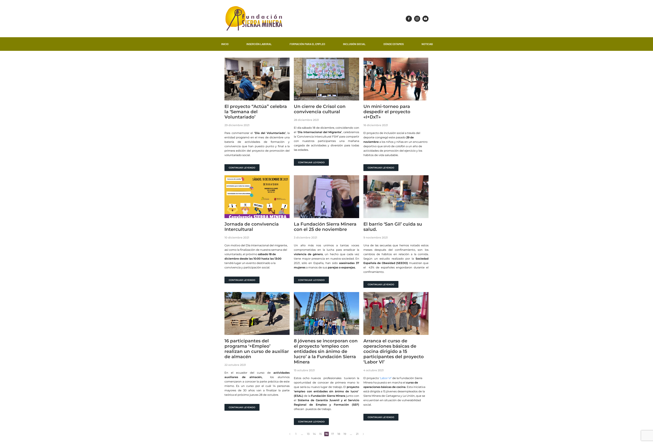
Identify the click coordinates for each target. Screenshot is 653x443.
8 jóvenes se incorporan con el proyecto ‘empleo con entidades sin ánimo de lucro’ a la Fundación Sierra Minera (326, 351)
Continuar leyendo (242, 167)
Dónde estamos (393, 44)
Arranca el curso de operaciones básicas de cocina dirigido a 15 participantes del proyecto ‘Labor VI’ (393, 351)
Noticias (427, 44)
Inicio (225, 44)
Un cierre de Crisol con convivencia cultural (320, 109)
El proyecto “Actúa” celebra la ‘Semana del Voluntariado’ (255, 112)
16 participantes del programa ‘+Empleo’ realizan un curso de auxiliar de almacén (256, 349)
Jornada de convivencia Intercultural (251, 226)
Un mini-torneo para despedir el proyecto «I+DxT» (386, 112)
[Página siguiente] (363, 434)
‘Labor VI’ (385, 378)
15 (320, 434)
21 (357, 434)
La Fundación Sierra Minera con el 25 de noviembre (325, 226)
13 (308, 434)
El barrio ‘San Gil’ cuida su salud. (392, 226)
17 (332, 434)
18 (338, 434)
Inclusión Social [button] (354, 44)
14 (314, 434)
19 (345, 434)
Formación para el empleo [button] (307, 44)
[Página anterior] (290, 434)
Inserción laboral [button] (259, 44)
